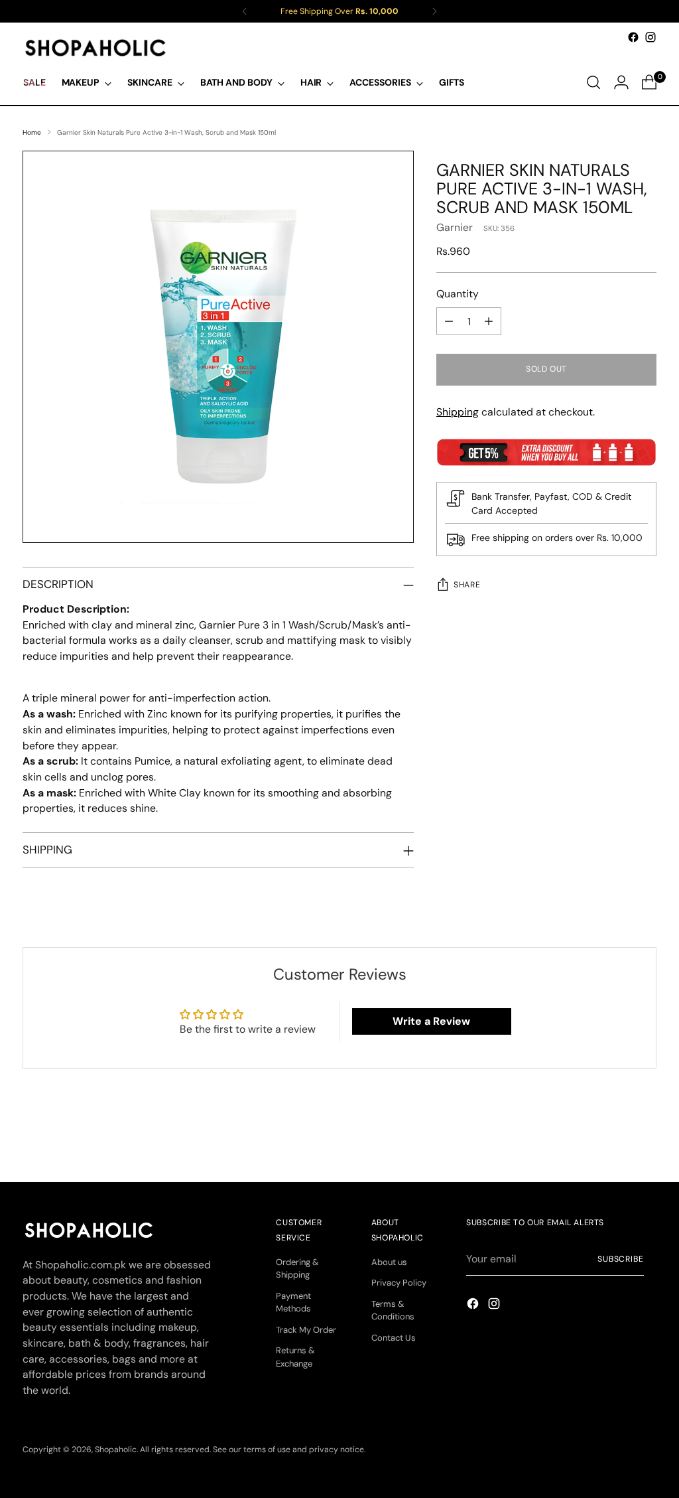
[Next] (434, 11)
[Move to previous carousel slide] (614, 1136)
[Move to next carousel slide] (645, 1135)
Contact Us (393, 1337)
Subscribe (620, 1259)
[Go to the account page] (621, 82)
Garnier (454, 227)
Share (467, 584)
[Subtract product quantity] (449, 321)
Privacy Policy (398, 1282)
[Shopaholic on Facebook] (633, 37)
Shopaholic (116, 1449)
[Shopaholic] (95, 48)
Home (32, 132)
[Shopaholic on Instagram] (650, 37)
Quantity (457, 294)
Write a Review (431, 1021)
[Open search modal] (593, 82)
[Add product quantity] (489, 321)
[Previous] (244, 11)
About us (389, 1262)
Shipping (457, 412)
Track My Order (306, 1329)
